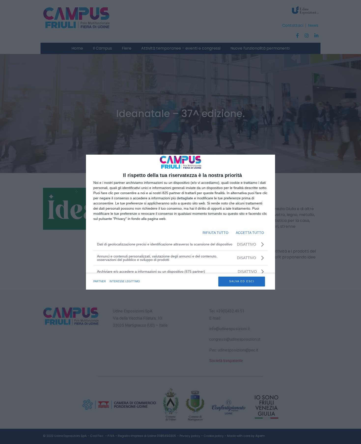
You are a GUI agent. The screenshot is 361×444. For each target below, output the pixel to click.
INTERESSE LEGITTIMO (125, 281)
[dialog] (180, 222)
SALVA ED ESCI (241, 281)
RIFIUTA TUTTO (215, 233)
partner (99, 281)
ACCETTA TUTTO (250, 233)
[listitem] (180, 271)
